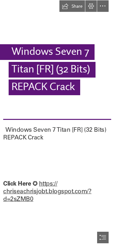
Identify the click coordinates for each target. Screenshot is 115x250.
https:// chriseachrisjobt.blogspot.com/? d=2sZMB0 (47, 191)
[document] (57, 125)
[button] (72, 6)
